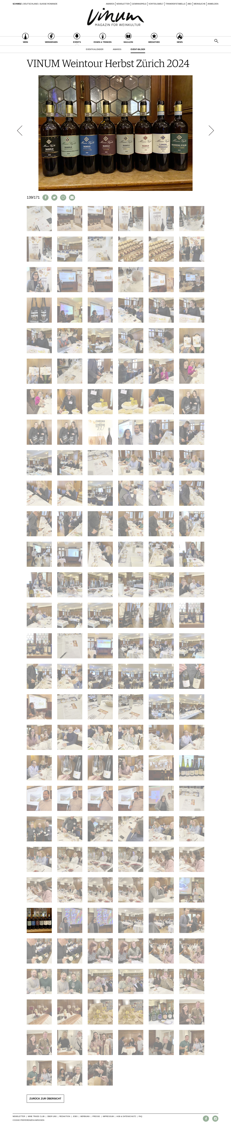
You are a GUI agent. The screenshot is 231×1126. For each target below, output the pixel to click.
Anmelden (213, 4)
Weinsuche (200, 4)
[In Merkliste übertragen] (63, 197)
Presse (96, 1116)
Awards (110, 4)
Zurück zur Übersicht (45, 1098)
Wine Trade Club (36, 1116)
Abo (190, 4)
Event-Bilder (138, 49)
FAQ (140, 1116)
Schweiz (17, 4)
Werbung (85, 1116)
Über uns (52, 1116)
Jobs (75, 1116)
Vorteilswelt (156, 4)
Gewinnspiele (139, 4)
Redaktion (64, 1116)
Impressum (108, 1116)
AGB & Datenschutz (126, 1116)
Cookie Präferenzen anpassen (28, 1120)
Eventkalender (94, 49)
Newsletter (123, 4)
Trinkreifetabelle (175, 4)
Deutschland (30, 4)
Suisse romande (48, 4)
